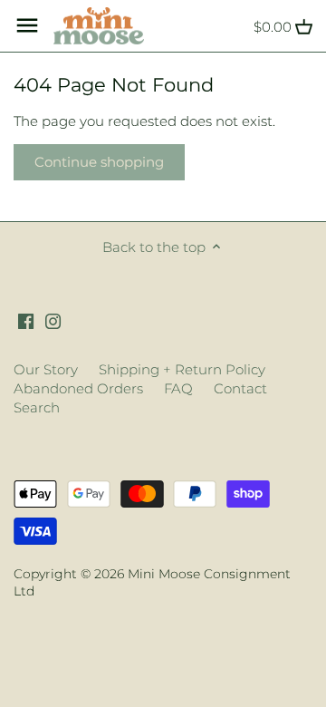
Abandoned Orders (78, 388)
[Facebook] (26, 319)
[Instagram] (53, 319)
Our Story (46, 369)
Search (37, 407)
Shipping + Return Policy (182, 369)
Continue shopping (99, 161)
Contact (240, 388)
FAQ (178, 388)
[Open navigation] (27, 25)
